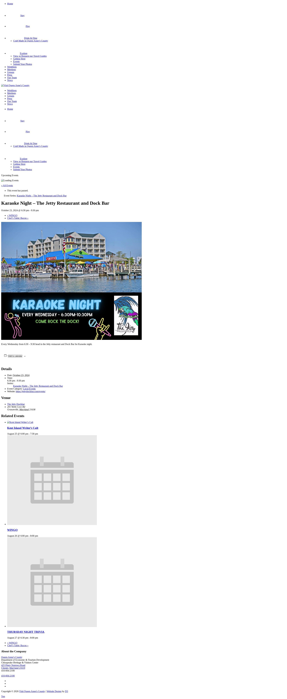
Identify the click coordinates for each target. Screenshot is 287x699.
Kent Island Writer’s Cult (22, 427)
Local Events (29, 388)
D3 (66, 691)
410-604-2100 (8, 675)
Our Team (12, 77)
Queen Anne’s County (11, 657)
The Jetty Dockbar (16, 404)
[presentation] (20, 422)
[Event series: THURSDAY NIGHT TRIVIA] (40, 637)
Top (3, 696)
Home (10, 3)
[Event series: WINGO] (40, 536)
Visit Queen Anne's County (32, 691)
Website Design (54, 691)
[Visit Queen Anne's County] (15, 85)
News (10, 80)
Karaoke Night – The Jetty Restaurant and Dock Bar (38, 386)
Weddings (12, 67)
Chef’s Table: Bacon (17, 218)
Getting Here (19, 58)
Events (16, 61)
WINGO (12, 215)
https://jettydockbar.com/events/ (30, 391)
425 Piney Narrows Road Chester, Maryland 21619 (13, 666)
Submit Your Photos (22, 64)
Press (9, 75)
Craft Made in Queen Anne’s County (30, 41)
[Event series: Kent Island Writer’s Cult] (40, 433)
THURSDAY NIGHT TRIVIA (25, 631)
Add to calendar (15, 356)
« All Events (7, 185)
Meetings (11, 69)
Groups (10, 72)
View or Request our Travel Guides (30, 56)
